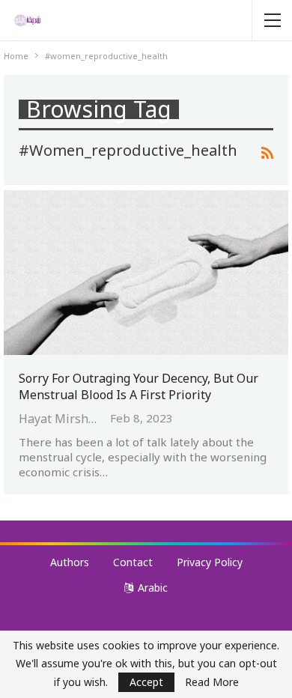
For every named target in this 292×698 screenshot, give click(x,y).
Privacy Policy (210, 562)
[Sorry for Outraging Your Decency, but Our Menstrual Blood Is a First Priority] (146, 272)
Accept (146, 682)
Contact (133, 562)
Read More (212, 682)
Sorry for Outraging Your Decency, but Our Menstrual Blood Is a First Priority (138, 386)
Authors (69, 562)
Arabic (153, 587)
